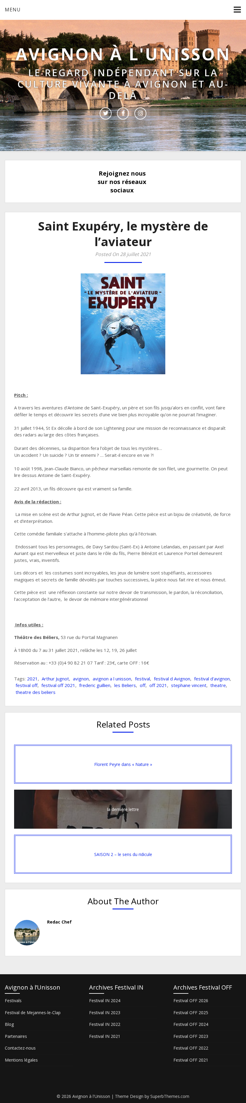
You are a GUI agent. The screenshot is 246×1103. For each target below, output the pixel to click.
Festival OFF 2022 (190, 1048)
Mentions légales (21, 1060)
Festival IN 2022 (104, 1024)
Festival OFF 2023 (190, 1036)
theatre (218, 685)
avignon (81, 679)
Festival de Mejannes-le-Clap (33, 1012)
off (143, 685)
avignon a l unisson (112, 679)
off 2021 (158, 685)
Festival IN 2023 (104, 1012)
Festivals (13, 1000)
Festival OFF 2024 (190, 1024)
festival (142, 679)
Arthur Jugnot (55, 679)
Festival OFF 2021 (190, 1060)
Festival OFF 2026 (190, 1000)
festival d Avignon (172, 679)
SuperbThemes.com (169, 1096)
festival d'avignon (212, 679)
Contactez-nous (20, 1048)
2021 (32, 679)
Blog (9, 1024)
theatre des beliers (36, 692)
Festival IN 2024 (104, 1000)
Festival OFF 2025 (190, 1012)
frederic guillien (94, 685)
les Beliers (125, 685)
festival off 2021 (58, 685)
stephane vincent (188, 685)
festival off (27, 685)
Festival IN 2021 (104, 1036)
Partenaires (16, 1036)
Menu (13, 9)
